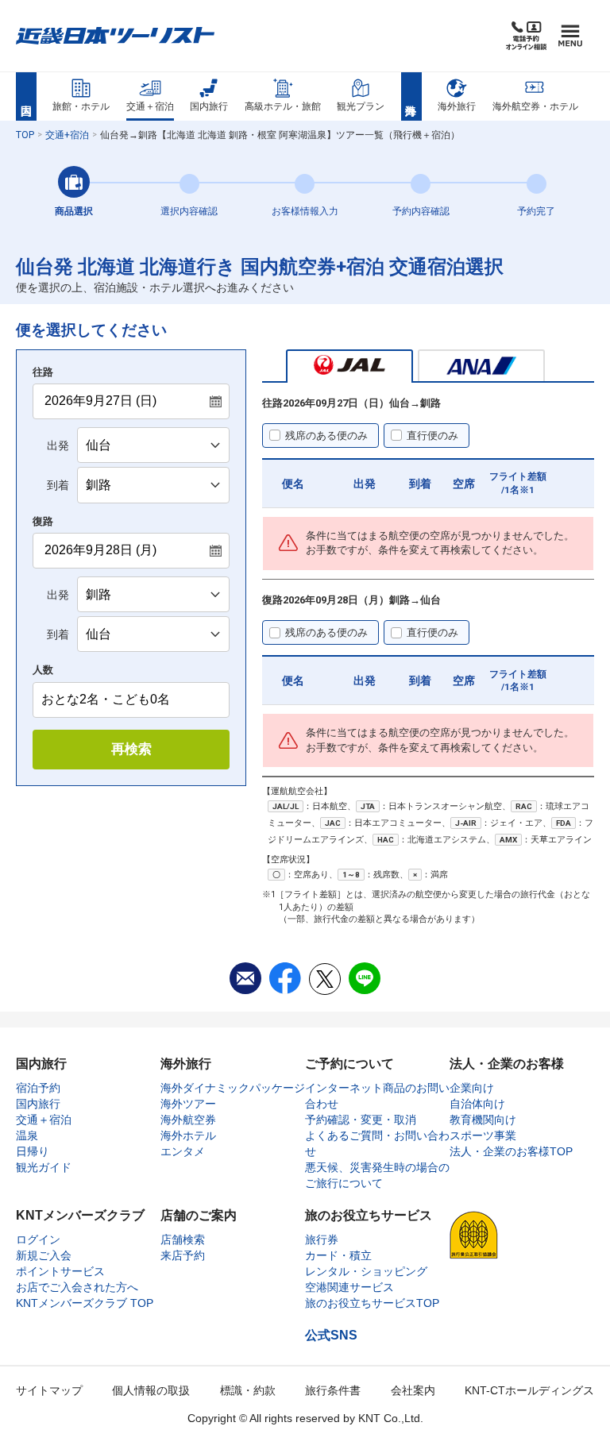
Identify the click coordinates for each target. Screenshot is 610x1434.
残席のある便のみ (326, 435)
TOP (25, 135)
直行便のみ (432, 435)
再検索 (131, 749)
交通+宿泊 (67, 135)
